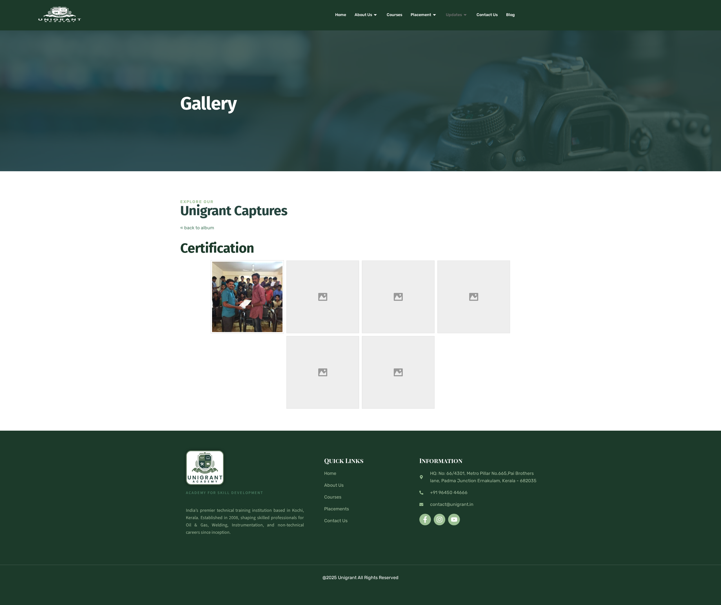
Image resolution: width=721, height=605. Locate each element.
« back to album (197, 227)
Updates (454, 14)
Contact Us (487, 14)
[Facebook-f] (425, 519)
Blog (510, 14)
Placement (421, 14)
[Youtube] (454, 519)
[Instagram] (439, 519)
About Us (363, 14)
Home (340, 14)
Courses (394, 14)
